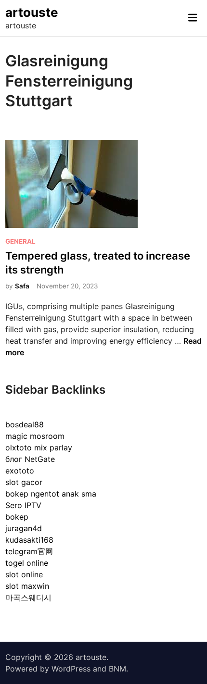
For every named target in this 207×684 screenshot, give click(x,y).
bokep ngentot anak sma (50, 493)
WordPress (71, 668)
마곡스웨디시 (28, 597)
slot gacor (23, 482)
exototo (19, 470)
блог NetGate (30, 459)
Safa (22, 286)
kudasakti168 (29, 540)
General (20, 241)
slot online (24, 574)
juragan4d (23, 528)
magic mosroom (35, 436)
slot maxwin (27, 586)
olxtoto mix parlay (38, 447)
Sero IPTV (23, 505)
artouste (31, 12)
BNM (117, 668)
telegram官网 (29, 551)
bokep (16, 517)
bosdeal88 (24, 424)
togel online (26, 563)
